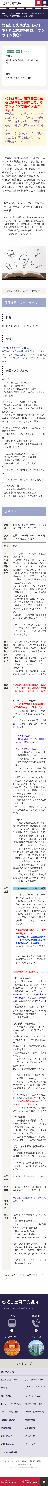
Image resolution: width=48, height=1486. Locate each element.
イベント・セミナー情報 (18, 13)
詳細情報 (33, 291)
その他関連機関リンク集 (24, 1464)
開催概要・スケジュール (15, 291)
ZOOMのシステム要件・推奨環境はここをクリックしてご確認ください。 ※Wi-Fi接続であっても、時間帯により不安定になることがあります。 (24, 356)
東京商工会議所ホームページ (27, 674)
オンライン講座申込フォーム (27, 1176)
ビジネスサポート (9, 1372)
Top (3, 13)
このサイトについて (11, 1461)
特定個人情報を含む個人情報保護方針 (31, 1461)
